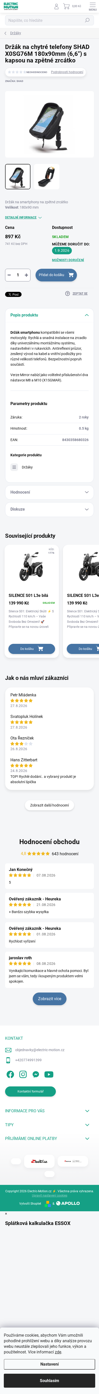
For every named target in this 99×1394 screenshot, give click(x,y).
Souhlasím (49, 1380)
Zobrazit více (49, 998)
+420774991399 (28, 1060)
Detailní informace (21, 217)
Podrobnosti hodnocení (67, 72)
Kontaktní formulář (31, 1091)
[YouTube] (49, 1073)
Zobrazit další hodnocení (49, 805)
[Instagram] (22, 1073)
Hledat (87, 20)
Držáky (27, 467)
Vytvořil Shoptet (30, 1203)
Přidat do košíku (51, 275)
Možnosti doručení (68, 260)
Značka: (14, 81)
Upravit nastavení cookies (49, 1195)
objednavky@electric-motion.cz (39, 1050)
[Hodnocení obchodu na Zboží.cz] (39, 1161)
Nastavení (49, 1364)
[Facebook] (9, 1073)
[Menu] (92, 6)
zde (58, 1352)
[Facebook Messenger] (34, 1073)
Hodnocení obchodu (49, 842)
